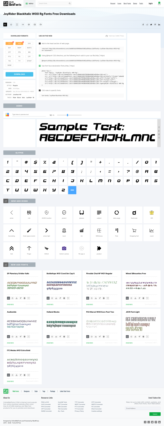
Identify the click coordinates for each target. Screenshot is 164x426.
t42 (9, 61)
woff (19, 48)
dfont (29, 61)
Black (19, 97)
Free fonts (13, 3)
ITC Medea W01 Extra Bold (18, 350)
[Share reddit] (147, 24)
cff (29, 56)
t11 (19, 61)
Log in (151, 3)
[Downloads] (16, 298)
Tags (44, 391)
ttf (9, 43)
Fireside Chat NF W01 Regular (99, 273)
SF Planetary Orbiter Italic (18, 273)
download (19, 74)
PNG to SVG (45, 402)
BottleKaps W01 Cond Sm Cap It (61, 273)
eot (9, 48)
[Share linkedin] (159, 24)
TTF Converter (79, 402)
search (69, 3)
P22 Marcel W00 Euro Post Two (100, 312)
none (9, 65)
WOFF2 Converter (97, 404)
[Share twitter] (151, 24)
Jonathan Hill (17, 94)
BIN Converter (62, 406)
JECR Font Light (133, 312)
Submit (155, 414)
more (72, 190)
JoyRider (29, 97)
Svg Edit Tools (62, 402)
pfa (19, 52)
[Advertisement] (144, 66)
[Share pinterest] (155, 24)
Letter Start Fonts (65, 391)
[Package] (29, 24)
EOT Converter (62, 404)
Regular (15, 85)
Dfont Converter (96, 409)
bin (29, 52)
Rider (14, 97)
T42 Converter (62, 409)
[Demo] (17, 24)
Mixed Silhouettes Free (136, 273)
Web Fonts (16, 391)
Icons (119, 3)
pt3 (9, 56)
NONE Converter (46, 411)
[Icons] (35, 24)
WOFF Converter (80, 404)
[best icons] (5, 264)
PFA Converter (45, 406)
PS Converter (95, 406)
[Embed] (24, 298)
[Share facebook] (143, 24)
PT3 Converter (79, 406)
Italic (23, 97)
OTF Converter (96, 402)
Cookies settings (96, 411)
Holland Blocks (53, 312)
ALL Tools (61, 411)
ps (19, 56)
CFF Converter (45, 409)
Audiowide (11, 312)
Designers (27, 391)
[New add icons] (5, 201)
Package (52, 391)
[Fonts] (41, 24)
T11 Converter (79, 409)
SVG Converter (46, 404)
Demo (135, 3)
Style (36, 391)
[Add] (5, 24)
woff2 (29, 48)
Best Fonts (127, 3)
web (19, 43)
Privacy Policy (79, 411)
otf (9, 52)
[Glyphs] (23, 24)
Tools (141, 3)
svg (29, 43)
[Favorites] (11, 24)
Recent (112, 3)
